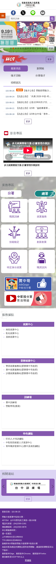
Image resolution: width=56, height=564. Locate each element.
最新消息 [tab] (16, 68)
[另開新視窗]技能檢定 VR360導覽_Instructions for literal (45, 48)
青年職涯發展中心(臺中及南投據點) (23, 446)
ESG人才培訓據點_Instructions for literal (23, 48)
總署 (45, 193)
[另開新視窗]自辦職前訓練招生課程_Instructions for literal (16, 48)
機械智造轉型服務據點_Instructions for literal (35, 48)
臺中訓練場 (11, 402)
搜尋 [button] (52, 18)
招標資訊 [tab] (16, 82)
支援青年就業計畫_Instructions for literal (30, 48)
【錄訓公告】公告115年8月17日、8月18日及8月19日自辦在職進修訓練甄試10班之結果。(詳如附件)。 (29, 102)
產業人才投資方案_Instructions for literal (38, 48)
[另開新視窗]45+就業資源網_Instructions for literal (42, 48)
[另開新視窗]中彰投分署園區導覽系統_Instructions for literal (25, 48)
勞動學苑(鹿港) (13, 406)
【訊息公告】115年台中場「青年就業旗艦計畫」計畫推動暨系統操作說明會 (29, 114)
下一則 (53, 486)
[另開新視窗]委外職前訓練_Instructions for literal (40, 48)
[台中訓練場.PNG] (28, 486)
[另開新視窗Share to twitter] (23, 12)
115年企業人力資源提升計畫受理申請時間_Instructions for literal (20, 48)
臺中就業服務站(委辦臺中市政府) (22, 369)
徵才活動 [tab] (16, 75)
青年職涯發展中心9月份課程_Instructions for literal (11, 48)
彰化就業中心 (12, 333)
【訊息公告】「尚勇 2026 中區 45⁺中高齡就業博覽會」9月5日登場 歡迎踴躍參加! (29, 96)
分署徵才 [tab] (40, 75)
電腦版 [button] (28, 560)
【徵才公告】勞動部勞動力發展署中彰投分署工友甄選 (29, 90)
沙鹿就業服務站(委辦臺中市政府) (22, 373)
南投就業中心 (12, 329)
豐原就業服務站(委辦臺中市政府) (22, 366)
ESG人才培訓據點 (15, 439)
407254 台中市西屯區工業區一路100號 (19, 520)
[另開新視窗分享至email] (42, 12)
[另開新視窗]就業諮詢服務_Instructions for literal (28, 48)
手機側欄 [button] (1, 14)
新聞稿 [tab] (40, 68)
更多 (51, 48)
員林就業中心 (12, 337)
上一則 (3, 486)
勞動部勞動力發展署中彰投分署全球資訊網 (28, 4)
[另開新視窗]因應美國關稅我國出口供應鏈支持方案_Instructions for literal (18, 48)
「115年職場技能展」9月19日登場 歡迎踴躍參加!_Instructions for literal (13, 48)
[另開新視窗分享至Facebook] (13, 12)
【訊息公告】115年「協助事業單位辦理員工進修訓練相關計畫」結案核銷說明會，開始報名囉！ (29, 108)
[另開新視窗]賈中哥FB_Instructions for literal (33, 48)
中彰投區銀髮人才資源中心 (19, 442)
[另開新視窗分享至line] (32, 12)
